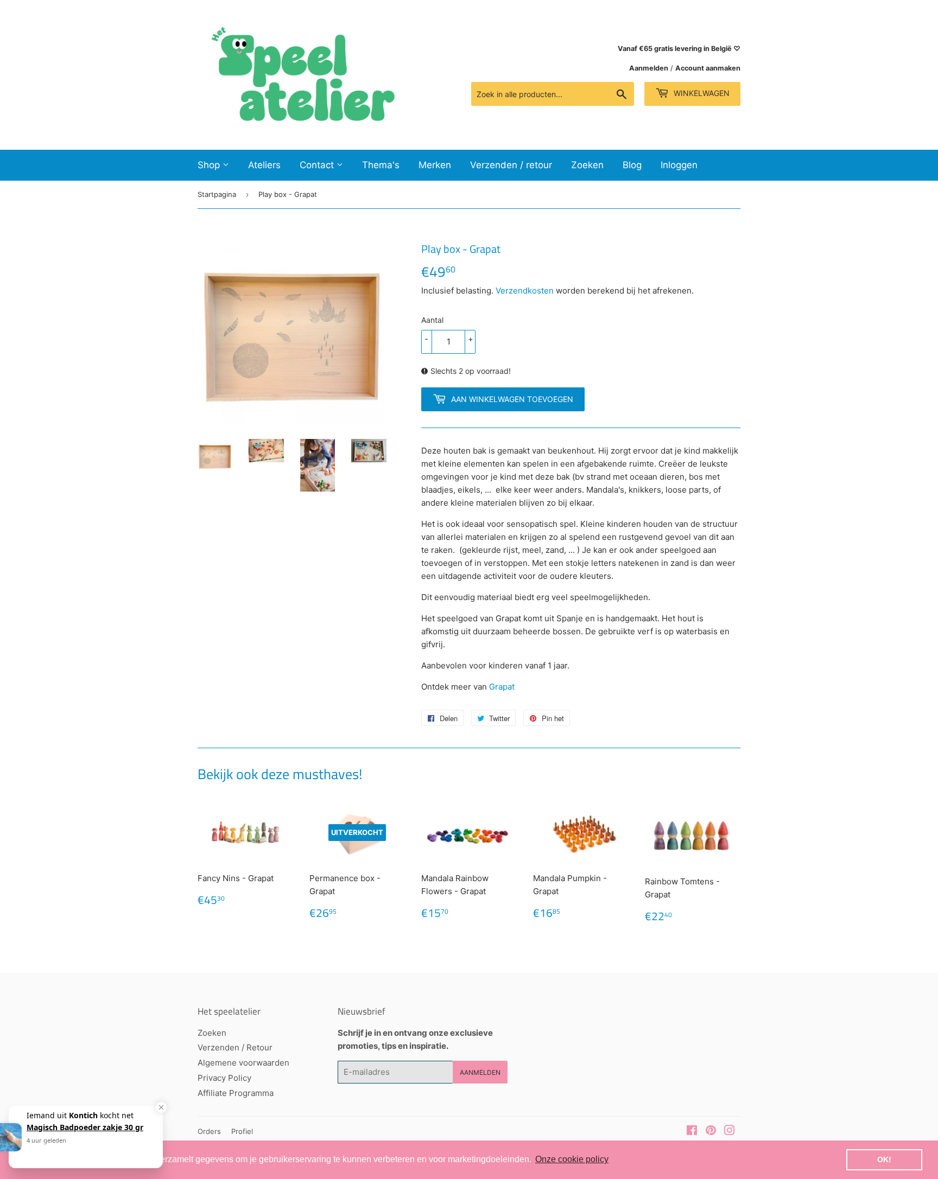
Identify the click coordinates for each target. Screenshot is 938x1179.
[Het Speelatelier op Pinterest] (711, 1131)
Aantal (432, 319)
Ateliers (264, 165)
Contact (318, 165)
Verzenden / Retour (235, 1047)
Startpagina (217, 194)
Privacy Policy (224, 1078)
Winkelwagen (700, 93)
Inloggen (679, 165)
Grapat (502, 686)
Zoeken (587, 165)
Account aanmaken (707, 68)
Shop (210, 165)
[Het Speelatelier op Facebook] (692, 1131)
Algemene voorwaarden (243, 1062)
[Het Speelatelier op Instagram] (729, 1131)
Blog (632, 165)
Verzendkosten (525, 290)
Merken (435, 165)
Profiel (242, 1131)
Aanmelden (648, 68)
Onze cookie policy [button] (572, 1159)
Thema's (381, 165)
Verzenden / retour (511, 165)
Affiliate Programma (236, 1093)
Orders (209, 1131)
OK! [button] (884, 1159)
